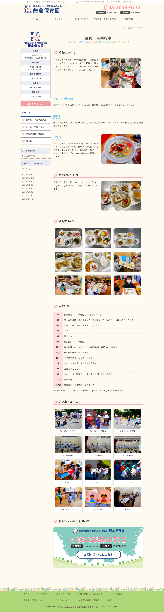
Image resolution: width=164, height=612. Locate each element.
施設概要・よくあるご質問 (105, 19)
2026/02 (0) (28, 195)
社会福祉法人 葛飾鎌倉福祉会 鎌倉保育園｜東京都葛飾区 (43, 9)
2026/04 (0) (28, 188)
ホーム (35, 19)
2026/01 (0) (28, 199)
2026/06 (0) (28, 181)
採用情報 (129, 19)
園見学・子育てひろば (36, 120)
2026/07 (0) (28, 178)
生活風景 (58, 19)
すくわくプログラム (35, 127)
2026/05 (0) (28, 185)
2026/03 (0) (28, 192)
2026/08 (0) (28, 174)
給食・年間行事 (82, 19)
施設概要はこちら (35, 103)
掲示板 (29, 141)
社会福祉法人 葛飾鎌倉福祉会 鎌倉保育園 (79, 607)
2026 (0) (26, 169)
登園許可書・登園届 (35, 134)
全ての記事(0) (28, 156)
